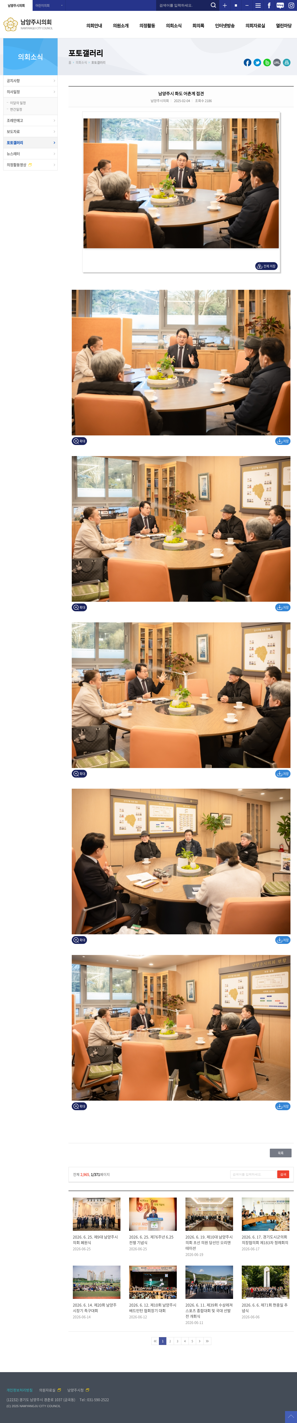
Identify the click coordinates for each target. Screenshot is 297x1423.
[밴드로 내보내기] (267, 62)
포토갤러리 (15, 142)
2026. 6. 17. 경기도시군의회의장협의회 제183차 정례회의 (265, 1239)
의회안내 (94, 25)
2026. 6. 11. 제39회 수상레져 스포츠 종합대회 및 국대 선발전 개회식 (209, 1310)
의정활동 (147, 25)
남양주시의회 (16, 5)
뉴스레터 (13, 153)
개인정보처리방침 (20, 1390)
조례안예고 (15, 120)
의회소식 (174, 25)
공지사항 (13, 80)
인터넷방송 (225, 25)
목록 (281, 1153)
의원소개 (120, 25)
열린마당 (284, 25)
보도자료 (13, 131)
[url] (277, 62)
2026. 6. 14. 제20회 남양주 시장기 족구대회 (95, 1307)
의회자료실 (255, 25)
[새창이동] (269, 5)
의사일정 (13, 91)
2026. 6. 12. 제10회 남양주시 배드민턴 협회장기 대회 (152, 1307)
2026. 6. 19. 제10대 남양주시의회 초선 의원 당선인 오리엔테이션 (209, 1242)
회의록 (198, 25)
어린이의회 (42, 5)
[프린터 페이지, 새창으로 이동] (286, 62)
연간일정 (16, 109)
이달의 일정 (18, 102)
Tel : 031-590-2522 (94, 1399)
